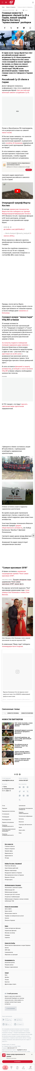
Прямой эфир (8, 851)
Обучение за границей (11, 954)
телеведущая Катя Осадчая (12, 646)
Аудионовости (9, 855)
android (7, 1019)
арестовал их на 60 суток (11, 354)
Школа (7, 947)
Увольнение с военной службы (13, 887)
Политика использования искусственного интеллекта (8, 830)
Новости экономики (11, 906)
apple (19, 1019)
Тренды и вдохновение (11, 967)
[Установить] (17, 1058)
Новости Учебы (10, 943)
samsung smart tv (19, 1024)
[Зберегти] (30, 28)
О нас (3, 805)
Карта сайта (22, 830)
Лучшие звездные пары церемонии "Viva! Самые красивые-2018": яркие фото (16, 582)
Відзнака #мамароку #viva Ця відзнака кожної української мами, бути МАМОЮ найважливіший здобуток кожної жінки (16, 694)
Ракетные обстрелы (10, 866)
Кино (6, 926)
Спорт (7, 973)
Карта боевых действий (11, 868)
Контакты (21, 819)
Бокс (6, 975)
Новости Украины (11, 7)
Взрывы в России (10, 877)
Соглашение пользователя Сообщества (26, 809)
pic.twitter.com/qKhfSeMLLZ (14, 229)
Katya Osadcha (18, 699)
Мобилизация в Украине (13, 885)
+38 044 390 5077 (23, 780)
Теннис (7, 979)
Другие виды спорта (10, 984)
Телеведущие (5, 816)
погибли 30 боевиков (14, 143)
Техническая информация (25, 816)
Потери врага (8, 879)
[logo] (11, 2)
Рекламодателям (6, 819)
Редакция (4, 808)
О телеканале (5, 814)
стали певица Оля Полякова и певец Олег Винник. (15, 592)
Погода (7, 858)
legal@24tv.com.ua (22, 1049)
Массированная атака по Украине (14, 875)
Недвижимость (10, 960)
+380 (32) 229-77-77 (12, 1048)
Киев (3, 7)
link (19, 787)
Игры (20, 833)
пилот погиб (7, 133)
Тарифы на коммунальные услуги (14, 916)
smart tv (7, 1024)
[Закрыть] (32, 1054)
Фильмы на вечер (10, 933)
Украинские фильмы (10, 930)
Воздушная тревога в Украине (13, 872)
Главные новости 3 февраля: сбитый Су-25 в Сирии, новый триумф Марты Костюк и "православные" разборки (25, 7)
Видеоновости (9, 853)
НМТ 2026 (7, 950)
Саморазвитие (9, 952)
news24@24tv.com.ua (8, 780)
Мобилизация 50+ (10, 890)
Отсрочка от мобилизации (12, 896)
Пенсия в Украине (10, 920)
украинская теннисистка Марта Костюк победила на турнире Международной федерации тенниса (16, 211)
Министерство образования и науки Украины (17, 945)
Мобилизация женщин (11, 892)
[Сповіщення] (33, 2)
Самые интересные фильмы (12, 928)
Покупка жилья (9, 965)
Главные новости (10, 846)
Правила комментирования (23, 813)
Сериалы (7, 937)
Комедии (7, 935)
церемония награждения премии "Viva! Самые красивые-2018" (15, 573)
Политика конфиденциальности (8, 826)
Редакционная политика (8, 811)
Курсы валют (8, 911)
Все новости (9, 844)
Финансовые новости (11, 913)
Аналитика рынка (10, 962)
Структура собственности (25, 824)
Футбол (7, 977)
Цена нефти (8, 909)
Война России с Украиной (13, 863)
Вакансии (21, 821)
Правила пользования (8, 822)
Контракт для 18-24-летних (12, 894)
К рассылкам (11, 1008)
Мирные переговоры (11, 870)
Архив (20, 827)
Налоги (7, 918)
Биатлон (7, 982)
